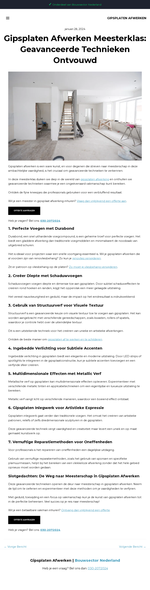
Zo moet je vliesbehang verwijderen (93, 267)
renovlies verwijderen (86, 258)
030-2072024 (50, 220)
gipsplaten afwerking (94, 179)
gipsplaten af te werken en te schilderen (75, 339)
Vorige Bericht (15, 546)
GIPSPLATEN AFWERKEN (126, 18)
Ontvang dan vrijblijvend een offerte (85, 510)
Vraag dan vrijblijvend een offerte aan (101, 201)
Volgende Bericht (132, 546)
